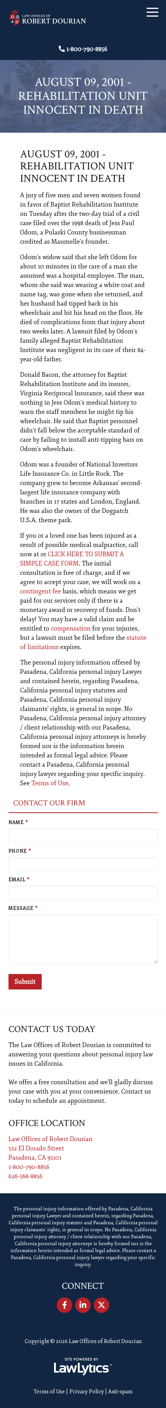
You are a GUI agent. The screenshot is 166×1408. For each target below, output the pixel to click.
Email (19, 880)
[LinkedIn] (83, 1305)
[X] (101, 1305)
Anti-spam (120, 1391)
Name (18, 822)
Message (23, 908)
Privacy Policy (86, 1391)
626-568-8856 (25, 1176)
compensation (71, 628)
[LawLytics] (83, 1367)
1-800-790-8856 (86, 49)
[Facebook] (64, 1305)
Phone (19, 851)
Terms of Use (49, 783)
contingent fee (40, 591)
